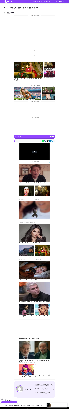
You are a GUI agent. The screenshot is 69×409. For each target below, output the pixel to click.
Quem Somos (10, 405)
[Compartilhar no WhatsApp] (43, 141)
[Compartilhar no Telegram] (52, 141)
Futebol (56, 1)
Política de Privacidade (39, 405)
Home (34, 1)
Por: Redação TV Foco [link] (11, 11)
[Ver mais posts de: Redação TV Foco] (5, 13)
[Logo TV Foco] (8, 1)
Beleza (60, 1)
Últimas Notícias (40, 1)
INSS (63, 1)
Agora (52, 1)
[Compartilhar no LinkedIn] (50, 141)
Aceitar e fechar (9, 402)
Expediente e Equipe (18, 405)
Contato (32, 405)
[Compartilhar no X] (48, 141)
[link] (19, 389)
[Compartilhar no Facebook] (45, 141)
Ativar (52, 136)
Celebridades (47, 1)
